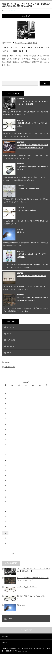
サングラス (18, 43)
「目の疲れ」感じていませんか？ (28, 188)
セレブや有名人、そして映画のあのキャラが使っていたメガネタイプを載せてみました (32, 146)
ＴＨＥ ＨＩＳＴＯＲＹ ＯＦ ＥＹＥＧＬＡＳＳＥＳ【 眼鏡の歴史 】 (26, 49)
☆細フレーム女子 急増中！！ (27, 210)
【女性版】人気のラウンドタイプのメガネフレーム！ (32, 124)
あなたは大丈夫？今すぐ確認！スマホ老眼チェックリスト (32, 168)
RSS (10, 619)
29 (5, 533)
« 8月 (12, 553)
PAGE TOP (28, 630)
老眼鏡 (35, 43)
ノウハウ (9, 333)
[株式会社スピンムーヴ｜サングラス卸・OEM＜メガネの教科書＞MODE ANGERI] (27, 5)
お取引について (9, 367)
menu (47, 4)
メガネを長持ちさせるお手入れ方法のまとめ (31, 276)
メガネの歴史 (27, 43)
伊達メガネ (10, 346)
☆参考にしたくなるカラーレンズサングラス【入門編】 (31, 255)
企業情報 (7, 362)
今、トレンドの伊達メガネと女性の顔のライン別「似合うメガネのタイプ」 (32, 299)
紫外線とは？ (21, 232)
